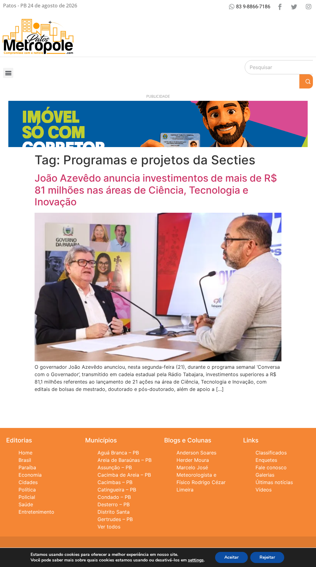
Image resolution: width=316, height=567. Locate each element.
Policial (27, 497)
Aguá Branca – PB (118, 453)
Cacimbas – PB (115, 482)
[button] (8, 73)
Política (27, 490)
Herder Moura (193, 460)
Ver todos (109, 527)
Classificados (271, 453)
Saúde (26, 504)
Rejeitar (267, 557)
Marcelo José (192, 467)
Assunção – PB (115, 467)
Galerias (265, 475)
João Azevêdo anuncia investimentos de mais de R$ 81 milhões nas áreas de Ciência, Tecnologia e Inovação (156, 190)
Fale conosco (271, 467)
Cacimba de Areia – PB (124, 475)
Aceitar (231, 557)
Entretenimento (36, 512)
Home (25, 453)
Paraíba (27, 467)
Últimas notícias (274, 482)
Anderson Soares (196, 453)
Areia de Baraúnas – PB (125, 460)
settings (196, 560)
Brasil (25, 460)
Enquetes (266, 460)
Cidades (28, 482)
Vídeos (264, 490)
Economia (30, 475)
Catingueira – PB (117, 490)
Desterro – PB (114, 504)
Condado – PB (114, 497)
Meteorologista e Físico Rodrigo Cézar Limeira (201, 482)
